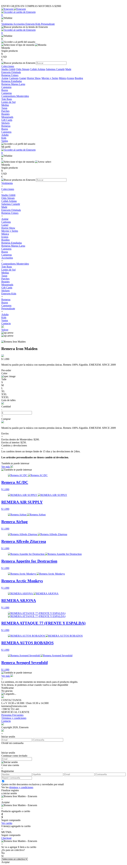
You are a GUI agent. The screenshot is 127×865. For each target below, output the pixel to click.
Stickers (5, 290)
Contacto (6, 323)
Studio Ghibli (8, 69)
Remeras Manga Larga (13, 245)
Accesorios (19, 24)
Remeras (5, 299)
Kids (3, 317)
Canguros (6, 248)
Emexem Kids (33, 24)
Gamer (22, 78)
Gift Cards (6, 287)
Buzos (4, 251)
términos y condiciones (21, 787)
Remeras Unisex (10, 213)
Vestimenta (7, 24)
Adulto (5, 314)
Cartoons (14, 78)
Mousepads (7, 284)
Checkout (6, 838)
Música (62, 78)
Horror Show (34, 78)
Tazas (4, 275)
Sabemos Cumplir (55, 69)
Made (68, 69)
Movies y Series (50, 78)
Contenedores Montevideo (15, 263)
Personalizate (48, 24)
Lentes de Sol (8, 269)
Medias (5, 272)
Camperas (6, 254)
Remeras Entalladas (11, 242)
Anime (4, 78)
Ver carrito (6, 823)
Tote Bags (6, 266)
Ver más (5, 466)
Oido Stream (22, 69)
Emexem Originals (11, 210)
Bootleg (79, 78)
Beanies (5, 281)
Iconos (70, 78)
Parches (5, 278)
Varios (4, 320)
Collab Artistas (37, 69)
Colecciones (7, 189)
